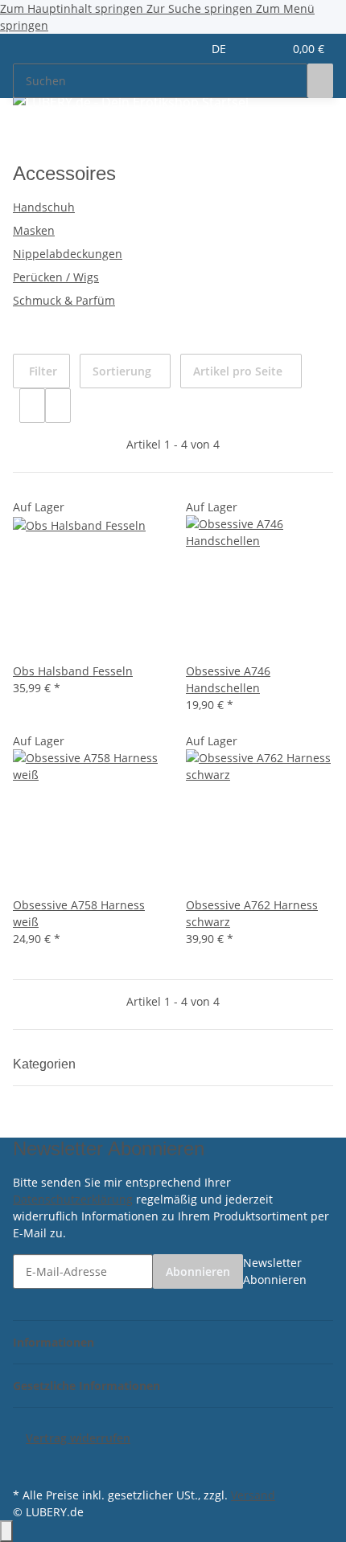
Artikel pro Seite (237, 371)
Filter (41, 371)
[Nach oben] (6, 1531)
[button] (253, 49)
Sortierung (122, 371)
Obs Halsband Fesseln (73, 671)
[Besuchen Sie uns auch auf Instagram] (26, 1465)
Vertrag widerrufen (78, 1438)
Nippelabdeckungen (67, 253)
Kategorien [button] (46, 1064)
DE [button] (220, 48)
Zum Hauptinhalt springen (73, 8)
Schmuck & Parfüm (64, 300)
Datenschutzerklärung (73, 1199)
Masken (34, 230)
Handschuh (44, 207)
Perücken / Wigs (56, 277)
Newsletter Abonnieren (275, 1271)
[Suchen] (320, 81)
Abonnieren (198, 1271)
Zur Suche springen (201, 8)
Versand (253, 1495)
